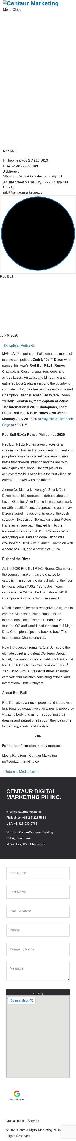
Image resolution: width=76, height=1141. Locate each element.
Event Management (28, 110)
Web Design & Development (35, 81)
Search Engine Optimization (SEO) (40, 69)
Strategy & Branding (29, 51)
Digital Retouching (28, 104)
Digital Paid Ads (26, 57)
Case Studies (17, 134)
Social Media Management (34, 75)
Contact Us (15, 146)
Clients (12, 128)
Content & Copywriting (31, 98)
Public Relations (26, 63)
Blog (10, 140)
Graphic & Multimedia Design (36, 116)
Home (11, 15)
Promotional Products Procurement (40, 122)
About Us (14, 21)
